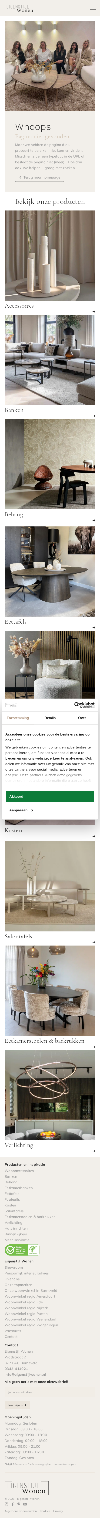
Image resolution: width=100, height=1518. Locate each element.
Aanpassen (18, 810)
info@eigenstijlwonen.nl (25, 1374)
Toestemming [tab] (18, 718)
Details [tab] (50, 718)
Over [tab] (82, 718)
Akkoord (16, 796)
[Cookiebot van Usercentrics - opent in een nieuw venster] (74, 705)
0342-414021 (16, 1369)
